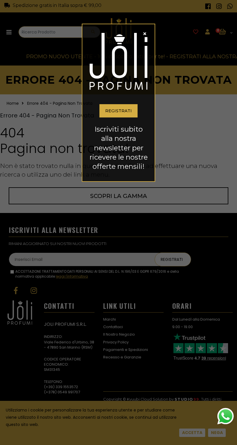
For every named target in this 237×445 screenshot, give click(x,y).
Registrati (118, 110)
